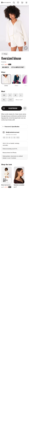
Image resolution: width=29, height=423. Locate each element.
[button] (26, 2)
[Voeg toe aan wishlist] (25, 108)
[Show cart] (22, 2)
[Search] (14, 2)
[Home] (6, 2)
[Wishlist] (18, 2)
